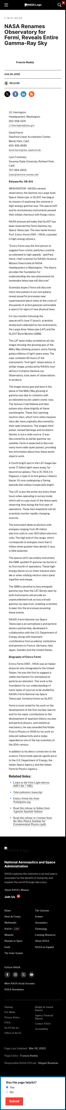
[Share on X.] (7, 94)
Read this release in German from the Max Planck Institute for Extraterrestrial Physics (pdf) (32, 821)
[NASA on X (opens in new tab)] (23, 975)
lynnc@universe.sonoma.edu (23, 174)
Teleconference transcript (27, 792)
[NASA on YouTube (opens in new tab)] (31, 975)
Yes (12, 1087)
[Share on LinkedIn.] (23, 94)
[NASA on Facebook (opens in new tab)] (7, 975)
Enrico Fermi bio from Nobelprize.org (26, 800)
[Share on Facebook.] (15, 94)
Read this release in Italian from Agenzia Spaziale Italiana (31, 810)
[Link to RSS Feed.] (31, 94)
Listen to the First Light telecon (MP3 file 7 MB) (31, 784)
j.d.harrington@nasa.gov (21, 125)
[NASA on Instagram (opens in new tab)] (15, 975)
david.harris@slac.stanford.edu (25, 150)
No (12, 1092)
